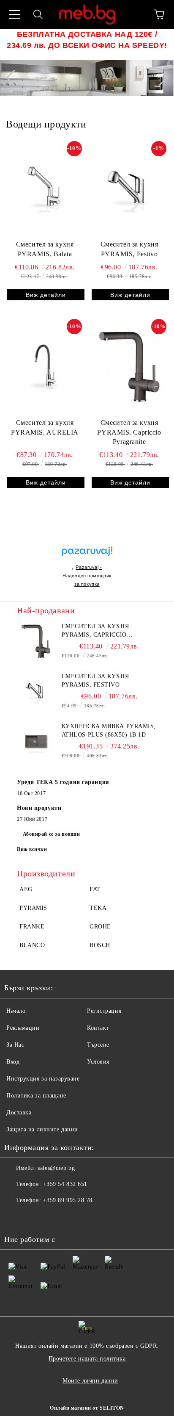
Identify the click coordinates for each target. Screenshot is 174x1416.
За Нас (15, 1045)
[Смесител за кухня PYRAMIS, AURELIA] (44, 367)
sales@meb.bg (56, 1168)
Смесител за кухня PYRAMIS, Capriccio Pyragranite (129, 432)
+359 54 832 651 (65, 1184)
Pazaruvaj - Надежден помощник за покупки (87, 576)
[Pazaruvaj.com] (87, 554)
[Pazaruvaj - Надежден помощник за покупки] (87, 542)
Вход (12, 1062)
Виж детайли (46, 294)
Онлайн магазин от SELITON (87, 1408)
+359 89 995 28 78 (67, 1200)
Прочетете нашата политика (87, 1358)
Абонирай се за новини (51, 834)
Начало (15, 1011)
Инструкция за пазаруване (42, 1078)
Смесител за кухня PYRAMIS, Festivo (129, 249)
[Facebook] (15, 1217)
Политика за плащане (36, 1095)
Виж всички (32, 849)
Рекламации (23, 1028)
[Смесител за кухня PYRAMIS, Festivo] (129, 189)
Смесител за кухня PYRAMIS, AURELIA (45, 427)
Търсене (98, 1045)
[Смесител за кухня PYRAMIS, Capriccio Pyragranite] (129, 367)
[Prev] (14, 77)
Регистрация (104, 1011)
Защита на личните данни (42, 1129)
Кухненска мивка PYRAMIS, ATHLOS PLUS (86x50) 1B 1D (109, 730)
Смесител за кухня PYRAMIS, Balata (45, 249)
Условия (98, 1062)
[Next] (160, 77)
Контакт (98, 1028)
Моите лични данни (90, 1380)
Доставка (18, 1112)
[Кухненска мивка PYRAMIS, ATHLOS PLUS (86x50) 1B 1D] (36, 741)
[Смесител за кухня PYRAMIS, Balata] (44, 189)
